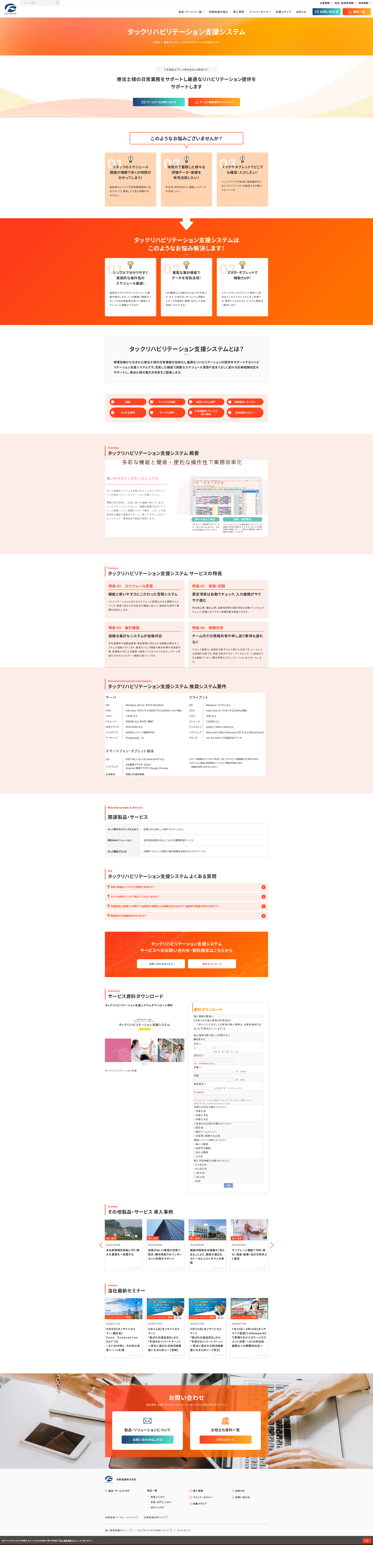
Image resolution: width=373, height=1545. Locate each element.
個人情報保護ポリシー (117, 1530)
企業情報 (325, 3)
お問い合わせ (329, 11)
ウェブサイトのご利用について (153, 1530)
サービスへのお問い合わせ (161, 102)
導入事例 (238, 12)
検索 (57, 3)
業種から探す (158, 1497)
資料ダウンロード (212, 964)
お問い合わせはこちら (161, 964)
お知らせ (301, 12)
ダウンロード (225, 1439)
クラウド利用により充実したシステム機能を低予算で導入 (207, 1254)
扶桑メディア (283, 12)
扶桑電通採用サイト (155, 1517)
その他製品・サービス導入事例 (206, 412)
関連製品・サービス (245, 402)
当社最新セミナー (245, 412)
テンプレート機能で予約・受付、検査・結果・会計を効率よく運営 (165, 1254)
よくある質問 (128, 412)
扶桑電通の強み (218, 12)
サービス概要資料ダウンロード (216, 102)
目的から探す (158, 1507)
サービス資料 (167, 412)
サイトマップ (183, 1530)
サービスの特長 (167, 402)
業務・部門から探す (161, 1502)
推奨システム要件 (206, 402)
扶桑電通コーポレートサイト (120, 1517)
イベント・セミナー (260, 12)
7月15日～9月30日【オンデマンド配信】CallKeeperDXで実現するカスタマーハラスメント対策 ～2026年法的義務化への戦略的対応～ (249, 1337)
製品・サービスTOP (119, 1490)
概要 (128, 402)
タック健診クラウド (117, 851)
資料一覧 (359, 11)
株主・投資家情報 (344, 3)
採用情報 (364, 3)
